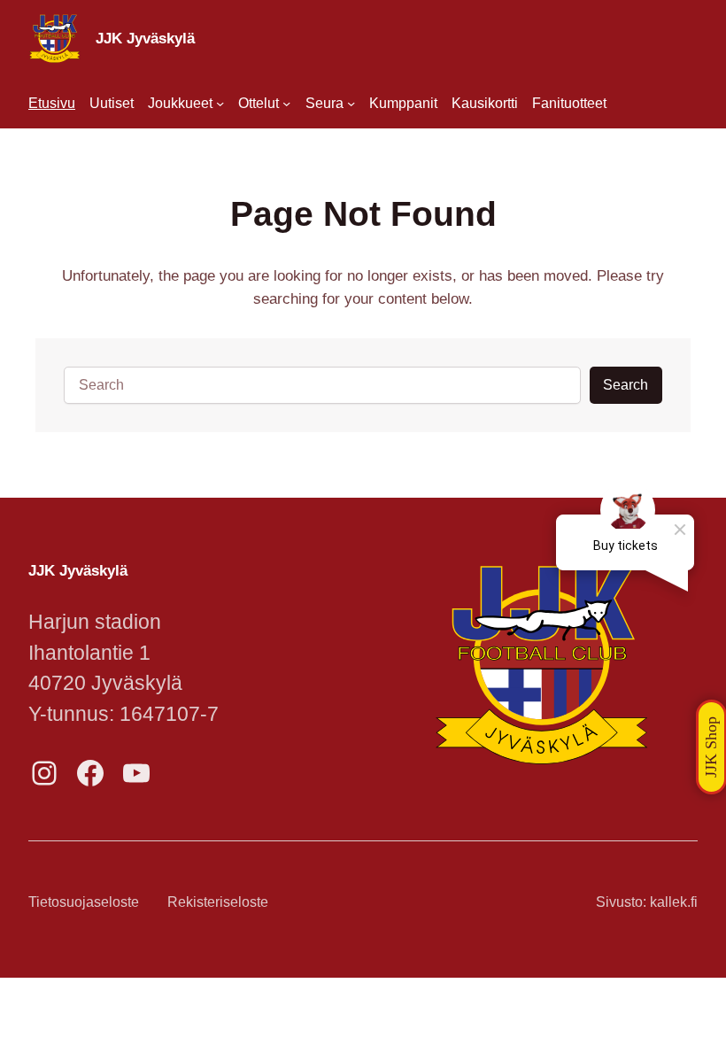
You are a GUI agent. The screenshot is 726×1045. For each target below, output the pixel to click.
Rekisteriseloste (217, 902)
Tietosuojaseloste (83, 902)
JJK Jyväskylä (145, 38)
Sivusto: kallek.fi (647, 902)
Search (625, 384)
